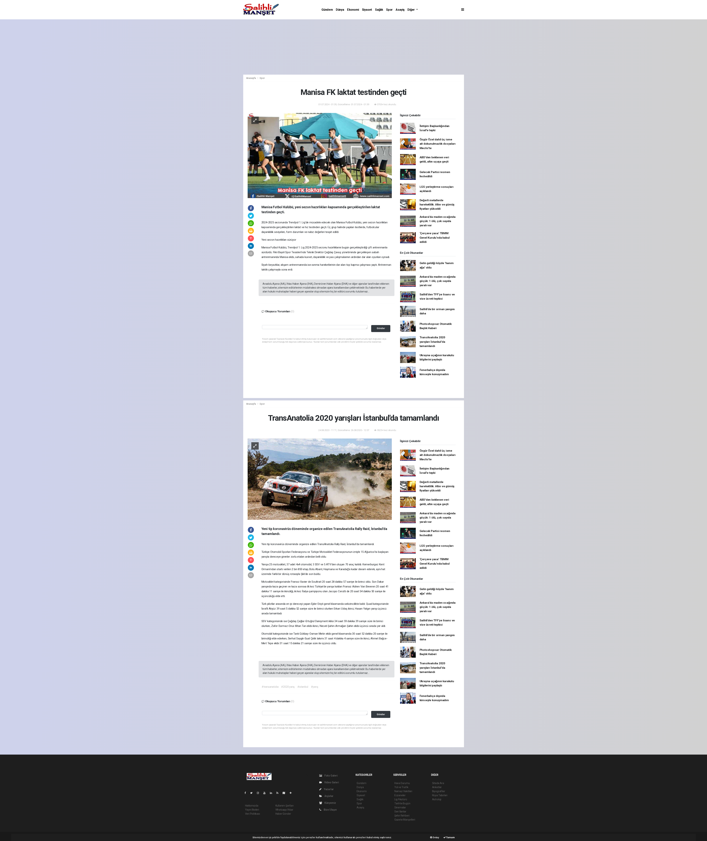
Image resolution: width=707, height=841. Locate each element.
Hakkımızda (251, 805)
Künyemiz (330, 802)
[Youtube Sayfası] (265, 792)
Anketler (437, 787)
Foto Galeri (331, 775)
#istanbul (302, 686)
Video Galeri (331, 782)
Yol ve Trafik (401, 787)
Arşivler (328, 796)
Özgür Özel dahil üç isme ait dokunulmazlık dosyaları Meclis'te (437, 144)
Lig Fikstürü (400, 799)
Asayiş (400, 9)
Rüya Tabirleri (439, 795)
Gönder (381, 328)
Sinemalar (400, 807)
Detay (435, 837)
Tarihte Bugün (402, 803)
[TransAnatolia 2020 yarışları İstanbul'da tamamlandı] (320, 479)
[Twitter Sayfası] (253, 792)
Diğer (411, 9)
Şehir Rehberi (401, 815)
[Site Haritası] (285, 792)
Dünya (340, 9)
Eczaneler (400, 795)
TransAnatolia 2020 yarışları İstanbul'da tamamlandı (432, 342)
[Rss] (278, 792)
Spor (389, 9)
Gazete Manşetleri (404, 819)
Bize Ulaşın (330, 809)
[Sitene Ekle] (292, 792)
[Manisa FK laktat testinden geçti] (320, 155)
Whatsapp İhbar (284, 809)
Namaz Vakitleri (403, 791)
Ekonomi (353, 9)
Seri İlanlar (400, 811)
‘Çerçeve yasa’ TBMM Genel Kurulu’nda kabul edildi (435, 238)
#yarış (314, 686)
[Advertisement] (353, 47)
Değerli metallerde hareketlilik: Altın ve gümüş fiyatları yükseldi (437, 205)
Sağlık (379, 9)
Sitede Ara (438, 783)
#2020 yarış (288, 686)
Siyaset (367, 9)
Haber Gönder (283, 813)
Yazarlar (328, 789)
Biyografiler (438, 791)
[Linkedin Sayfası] (272, 792)
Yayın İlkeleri (252, 809)
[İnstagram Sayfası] (259, 792)
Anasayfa (251, 78)
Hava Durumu (402, 783)
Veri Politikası (252, 813)
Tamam (450, 837)
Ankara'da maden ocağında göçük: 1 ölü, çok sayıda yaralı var (437, 221)
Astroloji (436, 799)
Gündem (327, 9)
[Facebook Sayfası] (247, 792)
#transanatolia (270, 686)
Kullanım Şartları (284, 805)
